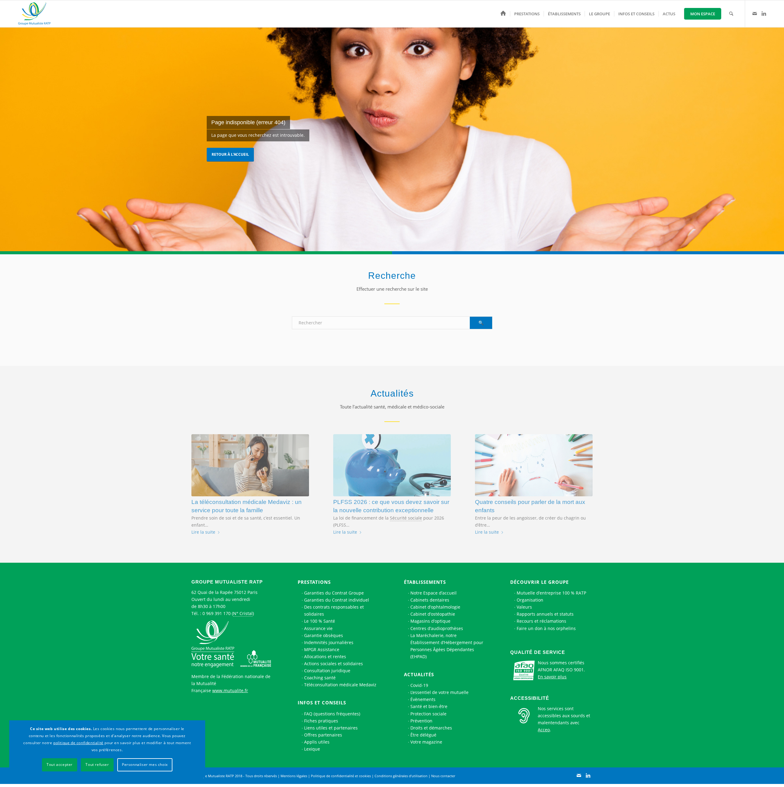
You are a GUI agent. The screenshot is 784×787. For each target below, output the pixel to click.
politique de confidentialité (78, 742)
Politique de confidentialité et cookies (341, 776)
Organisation (530, 600)
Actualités (419, 674)
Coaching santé (320, 678)
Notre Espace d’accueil (433, 593)
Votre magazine (426, 742)
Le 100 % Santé (319, 621)
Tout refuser (97, 764)
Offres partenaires (323, 735)
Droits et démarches (431, 728)
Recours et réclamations (541, 621)
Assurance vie (318, 628)
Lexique (312, 749)
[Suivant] (583, 475)
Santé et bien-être (428, 706)
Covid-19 (419, 685)
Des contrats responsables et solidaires (334, 610)
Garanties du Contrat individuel (336, 600)
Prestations (314, 582)
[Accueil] (503, 13)
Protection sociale (428, 714)
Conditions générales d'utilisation (401, 776)
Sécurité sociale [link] (406, 518)
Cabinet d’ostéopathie (432, 614)
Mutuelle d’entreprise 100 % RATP (551, 593)
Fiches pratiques (321, 721)
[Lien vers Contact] (754, 13)
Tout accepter (60, 764)
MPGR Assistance (321, 649)
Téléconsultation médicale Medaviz (340, 685)
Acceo (544, 730)
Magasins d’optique (430, 621)
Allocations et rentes (325, 656)
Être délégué (423, 735)
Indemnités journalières (328, 642)
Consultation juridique (327, 670)
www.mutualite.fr (230, 690)
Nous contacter (443, 776)
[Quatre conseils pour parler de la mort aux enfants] (534, 465)
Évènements (422, 699)
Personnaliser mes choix (145, 764)
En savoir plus (552, 677)
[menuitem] (503, 13)
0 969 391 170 (216, 613)
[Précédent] (200, 475)
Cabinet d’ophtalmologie (435, 607)
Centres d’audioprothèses (436, 628)
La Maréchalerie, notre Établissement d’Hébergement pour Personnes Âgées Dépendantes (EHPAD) (446, 645)
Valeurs (524, 607)
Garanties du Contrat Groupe (334, 593)
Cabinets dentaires (429, 600)
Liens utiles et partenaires (331, 728)
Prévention (421, 721)
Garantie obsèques (323, 635)
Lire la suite (203, 532)
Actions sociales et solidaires (333, 663)
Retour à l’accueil (230, 154)
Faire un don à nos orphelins (546, 628)
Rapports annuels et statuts (545, 614)
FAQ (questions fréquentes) (332, 714)
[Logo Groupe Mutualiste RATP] (37, 13)
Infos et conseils (322, 702)
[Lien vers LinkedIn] (763, 13)
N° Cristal (243, 613)
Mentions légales (294, 776)
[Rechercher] (731, 13)
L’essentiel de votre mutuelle (439, 692)
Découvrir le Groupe (539, 582)
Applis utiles (317, 742)
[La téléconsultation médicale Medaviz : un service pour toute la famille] (250, 465)
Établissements (425, 582)
